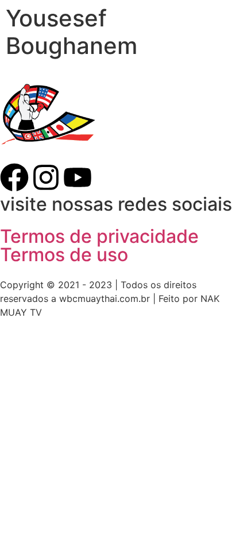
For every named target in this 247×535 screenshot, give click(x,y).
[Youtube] (77, 177)
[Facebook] (14, 177)
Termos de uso (64, 254)
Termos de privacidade (99, 236)
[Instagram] (46, 177)
